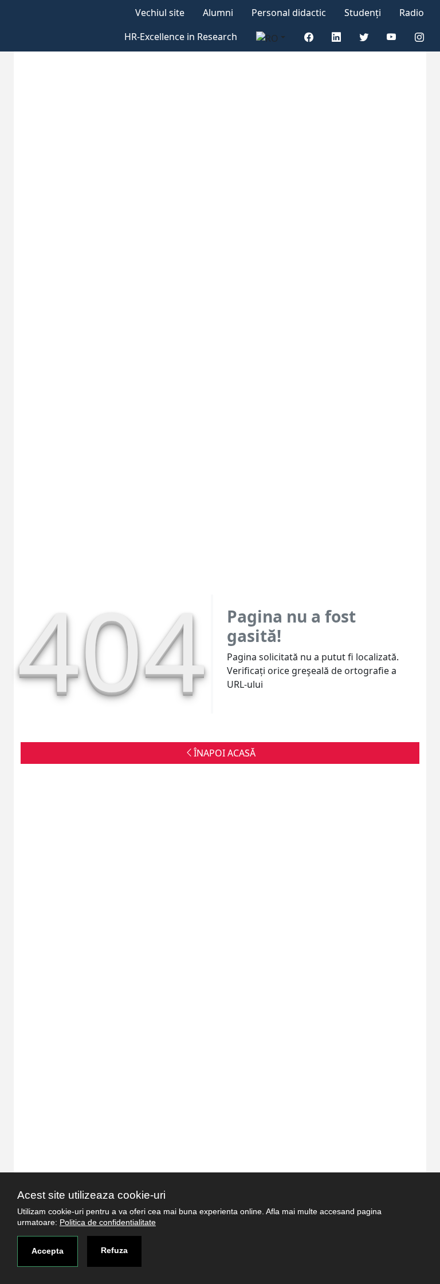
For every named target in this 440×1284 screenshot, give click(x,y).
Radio (411, 12)
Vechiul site (159, 12)
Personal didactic (289, 12)
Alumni (218, 12)
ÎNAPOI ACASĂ (225, 753)
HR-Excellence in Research (180, 36)
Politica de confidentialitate (108, 1222)
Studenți (362, 12)
